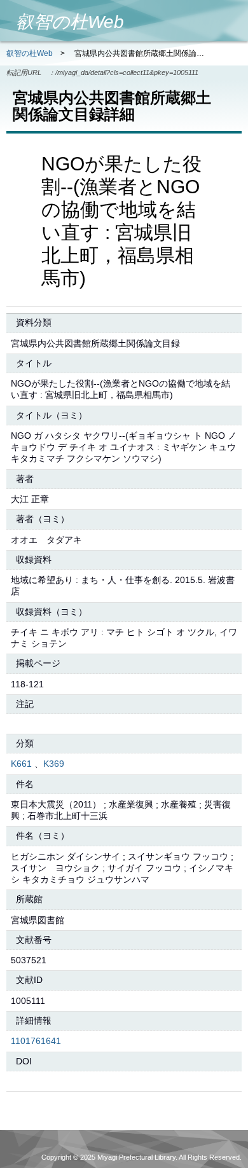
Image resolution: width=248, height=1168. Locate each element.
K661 (21, 764)
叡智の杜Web (29, 53)
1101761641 (36, 1041)
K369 (53, 764)
